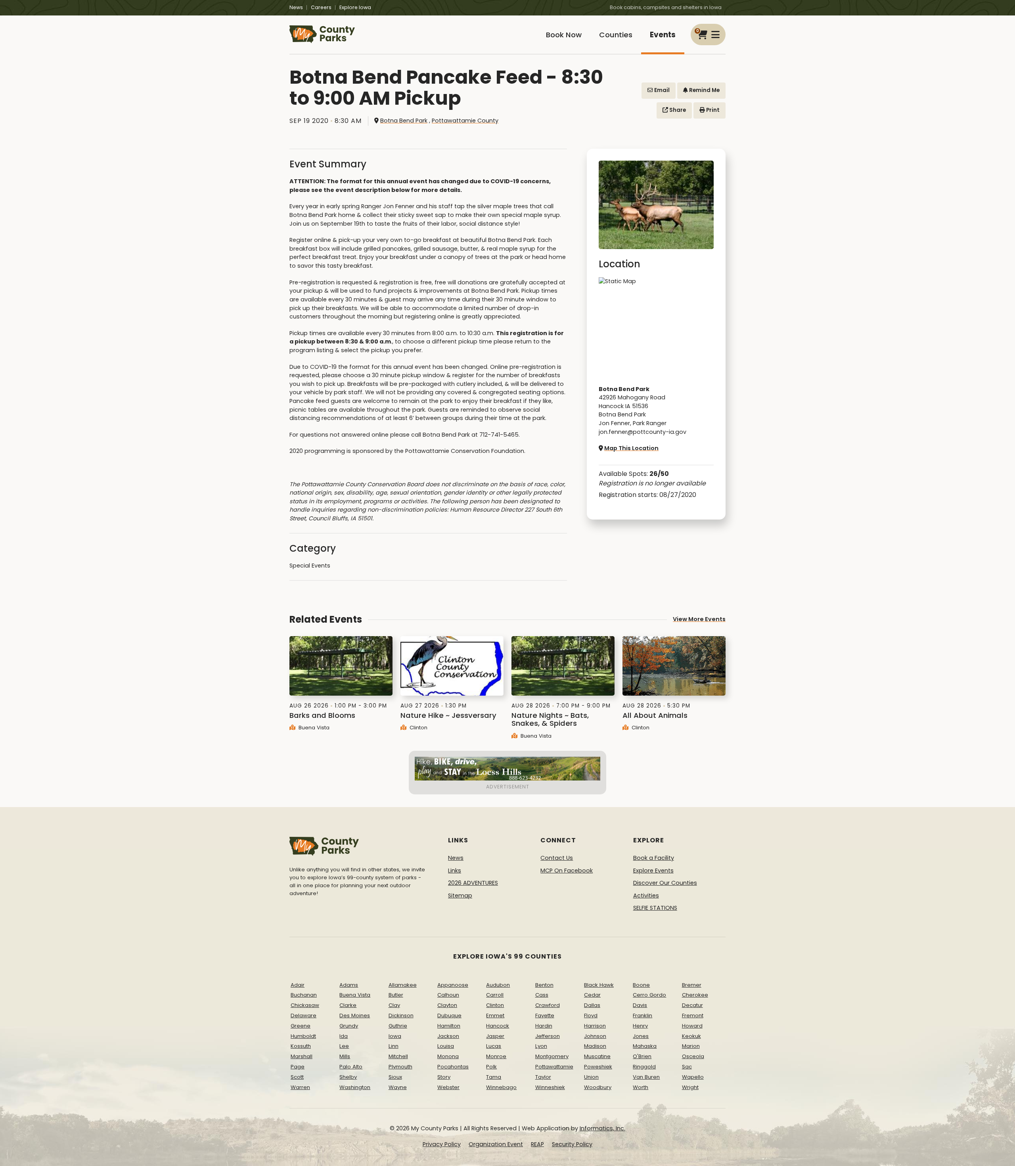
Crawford (547, 1005)
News (296, 7)
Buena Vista (313, 727)
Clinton (417, 727)
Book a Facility (653, 858)
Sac (687, 1066)
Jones (641, 1036)
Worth (640, 1087)
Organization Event (496, 1144)
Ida (343, 1036)
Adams (348, 985)
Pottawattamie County (465, 121)
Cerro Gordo (649, 995)
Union (591, 1077)
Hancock (497, 1026)
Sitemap (460, 895)
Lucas (493, 1046)
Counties (615, 35)
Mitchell (398, 1056)
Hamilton (448, 1026)
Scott (297, 1077)
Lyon (541, 1046)
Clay (394, 1005)
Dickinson (401, 1015)
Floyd (591, 1015)
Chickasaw (305, 1005)
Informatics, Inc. (602, 1128)
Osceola (693, 1056)
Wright (690, 1087)
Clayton (447, 1005)
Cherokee (695, 995)
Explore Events (653, 870)
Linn (393, 1046)
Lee (344, 1046)
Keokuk (691, 1036)
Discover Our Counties (665, 883)
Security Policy (572, 1144)
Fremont (692, 1015)
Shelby (348, 1077)
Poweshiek (598, 1066)
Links (454, 870)
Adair (297, 985)
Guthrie (398, 1026)
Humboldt (303, 1036)
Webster (448, 1087)
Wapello (693, 1077)
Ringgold (644, 1066)
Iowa (395, 1036)
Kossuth (301, 1046)
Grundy (348, 1026)
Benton (544, 985)
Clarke (347, 1005)
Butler (396, 995)
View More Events (699, 619)
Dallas (592, 1005)
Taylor (543, 1077)
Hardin (543, 1026)
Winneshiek (550, 1087)
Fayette (544, 1015)
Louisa (445, 1046)
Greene (300, 1026)
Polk (491, 1066)
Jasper (495, 1036)
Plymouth (400, 1066)
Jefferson (547, 1036)
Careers (321, 7)
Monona (448, 1056)
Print (712, 110)
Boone (641, 985)
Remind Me (704, 90)
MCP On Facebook (566, 870)
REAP (537, 1144)
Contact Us (556, 858)
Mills (344, 1056)
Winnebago (501, 1087)
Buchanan (304, 995)
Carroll (495, 995)
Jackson (448, 1036)
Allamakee (403, 985)
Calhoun (448, 995)
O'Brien (642, 1056)
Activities (646, 895)
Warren (300, 1087)
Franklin (642, 1015)
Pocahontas (453, 1066)
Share (677, 110)
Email (661, 90)
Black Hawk (599, 985)
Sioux (395, 1077)
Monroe (496, 1056)
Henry (640, 1026)
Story (443, 1077)
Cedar (592, 995)
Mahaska (645, 1046)
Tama (493, 1077)
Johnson (595, 1036)
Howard (692, 1026)
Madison (595, 1046)
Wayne (398, 1087)
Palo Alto (350, 1066)
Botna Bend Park (403, 121)
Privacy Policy (442, 1144)
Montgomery (552, 1056)
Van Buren (646, 1077)
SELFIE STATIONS (655, 908)
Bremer (691, 985)
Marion (691, 1046)
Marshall (301, 1056)
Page (297, 1066)
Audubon (498, 985)
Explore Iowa (355, 7)
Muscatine (597, 1056)
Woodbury (597, 1087)
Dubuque (449, 1015)
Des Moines (354, 1015)
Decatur (692, 1005)
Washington (354, 1087)
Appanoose (452, 985)
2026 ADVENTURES (473, 883)
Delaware (303, 1015)
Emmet (495, 1015)
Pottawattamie (554, 1066)
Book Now (564, 35)
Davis (640, 1005)
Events (663, 35)
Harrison (595, 1026)
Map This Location (631, 448)
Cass (541, 995)
